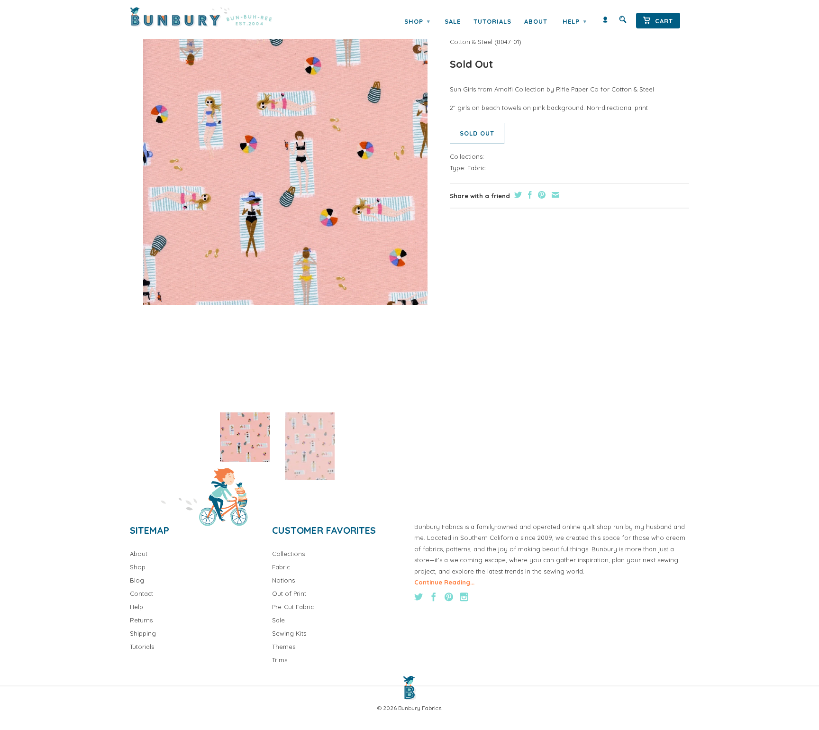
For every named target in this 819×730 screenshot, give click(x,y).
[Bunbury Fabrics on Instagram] (464, 597)
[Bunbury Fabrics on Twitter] (418, 597)
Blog (137, 580)
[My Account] (605, 21)
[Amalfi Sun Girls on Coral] (285, 162)
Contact (141, 593)
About (535, 21)
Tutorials (492, 21)
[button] (245, 437)
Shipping (143, 633)
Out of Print (289, 593)
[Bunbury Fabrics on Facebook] (433, 597)
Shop (417, 21)
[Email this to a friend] (554, 195)
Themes (283, 646)
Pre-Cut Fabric (293, 607)
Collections (288, 553)
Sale (453, 21)
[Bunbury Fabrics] (214, 17)
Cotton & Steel (471, 42)
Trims (279, 660)
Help (574, 21)
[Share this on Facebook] (529, 195)
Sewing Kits (289, 633)
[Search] (623, 21)
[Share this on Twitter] (517, 195)
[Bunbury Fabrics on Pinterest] (449, 597)
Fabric (476, 168)
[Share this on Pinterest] (541, 195)
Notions (283, 580)
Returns (141, 620)
